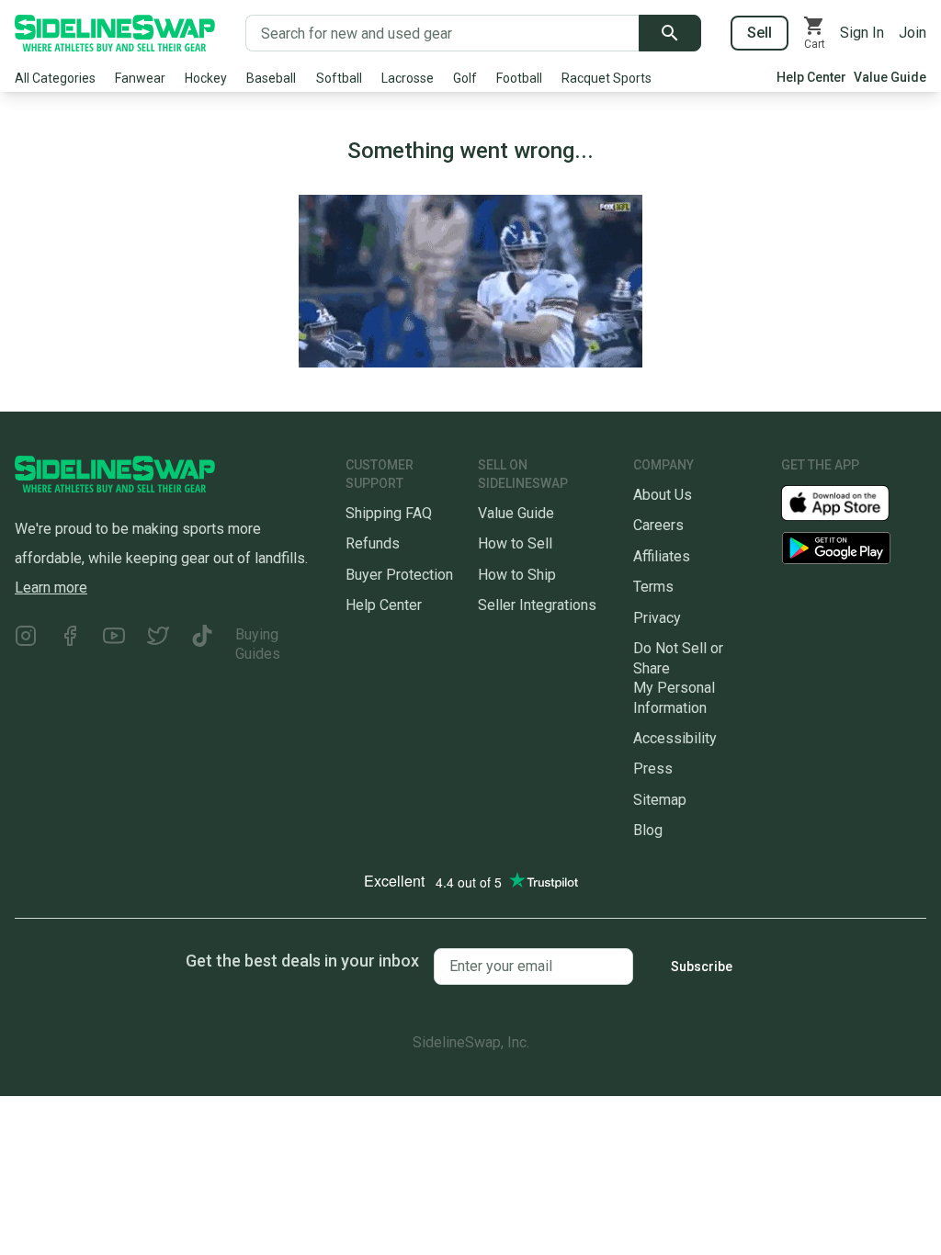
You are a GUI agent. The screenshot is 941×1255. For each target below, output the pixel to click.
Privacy (657, 618)
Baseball (271, 78)
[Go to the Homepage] (115, 33)
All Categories (55, 78)
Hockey (206, 78)
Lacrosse (407, 78)
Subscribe (701, 966)
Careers (658, 525)
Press (653, 768)
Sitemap (659, 799)
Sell (759, 32)
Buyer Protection (399, 574)
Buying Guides (257, 644)
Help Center (811, 77)
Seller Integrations (537, 605)
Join (912, 32)
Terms (653, 586)
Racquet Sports (606, 78)
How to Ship (517, 574)
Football (519, 78)
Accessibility (675, 738)
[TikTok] (202, 644)
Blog (648, 830)
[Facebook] (70, 644)
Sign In (862, 32)
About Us (662, 494)
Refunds (373, 543)
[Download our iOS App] (850, 502)
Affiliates (661, 556)
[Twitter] (158, 644)
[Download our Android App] (853, 548)
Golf (465, 78)
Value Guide (890, 77)
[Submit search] (670, 33)
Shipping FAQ (389, 513)
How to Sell (515, 543)
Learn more (51, 587)
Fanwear (140, 78)
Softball (339, 78)
